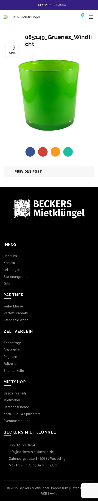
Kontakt (9, 263)
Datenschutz (80, 488)
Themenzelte (14, 371)
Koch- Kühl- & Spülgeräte (22, 414)
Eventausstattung (17, 421)
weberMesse (13, 306)
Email (55, 152)
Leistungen (12, 270)
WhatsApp (68, 152)
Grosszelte (12, 350)
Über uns (10, 256)
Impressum (59, 488)
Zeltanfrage (13, 343)
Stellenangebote (16, 277)
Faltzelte (10, 364)
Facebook (30, 152)
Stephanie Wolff (16, 320)
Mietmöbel (12, 400)
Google (43, 152)
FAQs (53, 494)
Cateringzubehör (16, 407)
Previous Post (28, 172)
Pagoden (10, 357)
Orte (7, 284)
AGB (44, 494)
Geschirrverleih (15, 393)
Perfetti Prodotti (16, 313)
